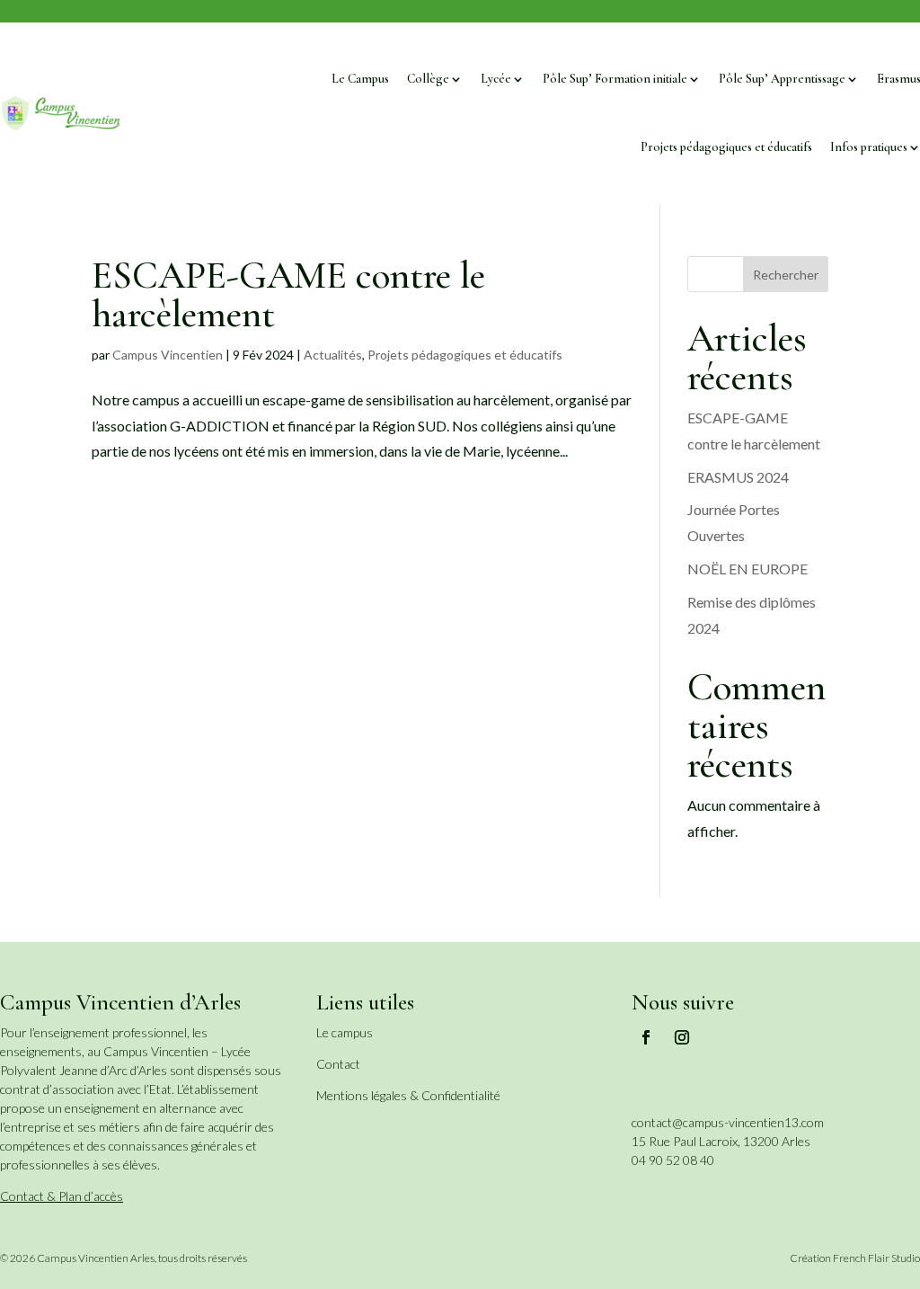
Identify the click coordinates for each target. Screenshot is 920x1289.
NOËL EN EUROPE (747, 568)
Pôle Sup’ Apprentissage (782, 78)
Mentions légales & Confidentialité (408, 1095)
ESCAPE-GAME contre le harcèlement (288, 294)
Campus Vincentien (167, 354)
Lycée (496, 78)
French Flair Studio (876, 1258)
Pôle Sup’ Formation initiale (615, 78)
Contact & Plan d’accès (61, 1196)
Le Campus (360, 78)
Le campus (344, 1032)
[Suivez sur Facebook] (646, 1037)
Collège (428, 78)
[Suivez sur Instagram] (682, 1037)
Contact (338, 1063)
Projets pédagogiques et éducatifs (726, 147)
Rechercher (785, 274)
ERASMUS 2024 (738, 476)
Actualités (333, 354)
